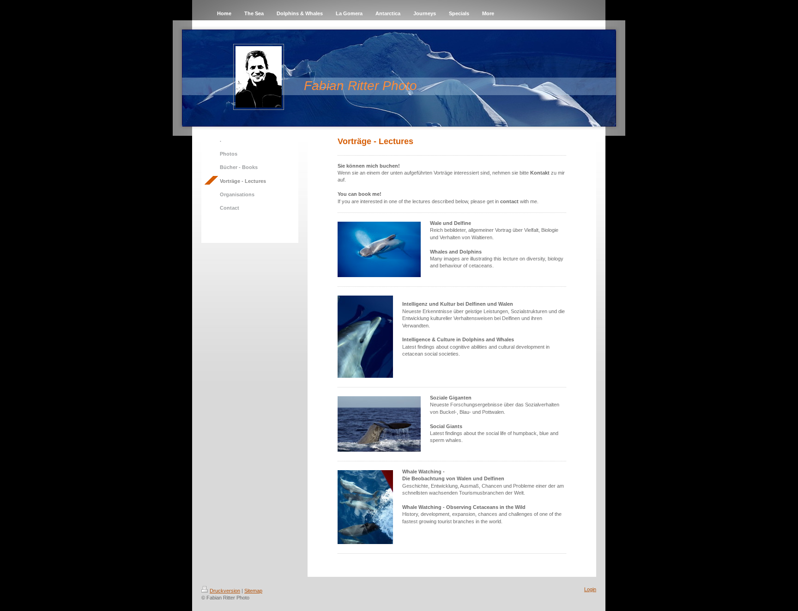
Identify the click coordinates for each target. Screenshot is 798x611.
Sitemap (253, 590)
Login (590, 589)
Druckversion (225, 590)
